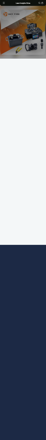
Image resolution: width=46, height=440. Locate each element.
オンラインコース (12, 274)
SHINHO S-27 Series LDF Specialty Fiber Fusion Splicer (34, 189)
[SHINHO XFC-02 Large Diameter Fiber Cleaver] (34, 135)
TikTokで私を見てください (23, 242)
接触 (26, 280)
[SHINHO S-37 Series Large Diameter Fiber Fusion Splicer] (11, 94)
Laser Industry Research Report (11, 295)
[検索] (39, 3)
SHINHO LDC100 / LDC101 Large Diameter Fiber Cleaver (33, 113)
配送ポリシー (10, 324)
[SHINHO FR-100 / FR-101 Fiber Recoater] (11, 135)
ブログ (27, 276)
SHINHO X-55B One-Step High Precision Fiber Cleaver (11, 189)
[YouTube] (31, 402)
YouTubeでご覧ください (23, 216)
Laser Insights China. (26, 410)
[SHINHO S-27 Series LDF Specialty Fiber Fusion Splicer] (34, 172)
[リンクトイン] (26, 402)
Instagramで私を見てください (23, 229)
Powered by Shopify (23, 413)
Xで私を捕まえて (23, 235)
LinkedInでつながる (23, 249)
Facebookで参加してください (23, 222)
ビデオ (27, 267)
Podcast (27, 271)
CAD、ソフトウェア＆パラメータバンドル (12, 286)
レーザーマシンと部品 (12, 269)
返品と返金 (9, 320)
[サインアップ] (39, 390)
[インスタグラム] (20, 402)
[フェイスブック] (15, 402)
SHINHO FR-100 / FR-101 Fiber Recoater (11, 150)
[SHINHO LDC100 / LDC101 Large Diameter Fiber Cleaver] (34, 94)
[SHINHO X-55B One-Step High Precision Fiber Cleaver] (11, 172)
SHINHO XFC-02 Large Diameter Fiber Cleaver (32, 151)
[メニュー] (4, 3)
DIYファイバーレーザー (33, 286)
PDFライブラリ (11, 279)
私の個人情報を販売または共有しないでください (12, 331)
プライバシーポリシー (12, 314)
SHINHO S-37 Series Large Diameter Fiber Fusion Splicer (11, 111)
